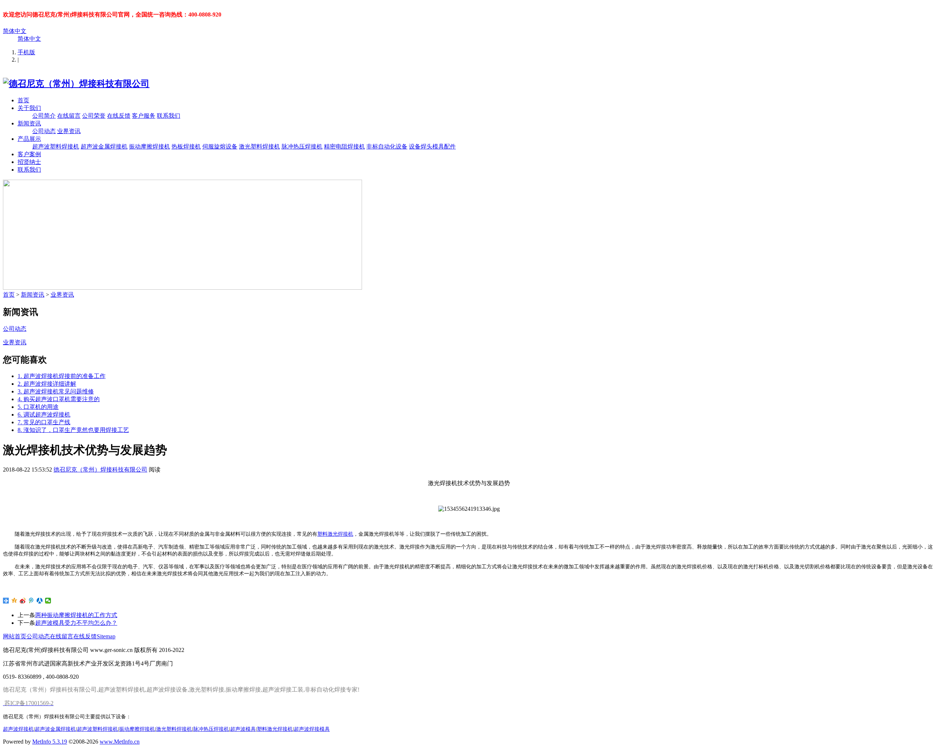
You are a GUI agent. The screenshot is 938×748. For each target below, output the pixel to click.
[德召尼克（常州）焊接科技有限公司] (76, 83)
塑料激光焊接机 (335, 534)
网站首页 (14, 636)
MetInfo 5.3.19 (49, 741)
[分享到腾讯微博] (31, 601)
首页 (23, 100)
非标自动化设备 (386, 146)
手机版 (26, 52)
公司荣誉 (94, 116)
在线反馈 (118, 116)
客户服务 (143, 116)
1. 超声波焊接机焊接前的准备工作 (62, 376)
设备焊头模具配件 (432, 146)
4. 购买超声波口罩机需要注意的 (59, 399)
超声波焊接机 (18, 729)
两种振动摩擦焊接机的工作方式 (76, 615)
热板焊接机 (186, 146)
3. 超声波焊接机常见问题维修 (56, 391)
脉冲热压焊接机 (301, 146)
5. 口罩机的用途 (38, 407)
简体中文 (14, 31)
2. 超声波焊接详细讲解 (47, 384)
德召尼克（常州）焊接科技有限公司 (100, 469)
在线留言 (69, 116)
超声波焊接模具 (312, 729)
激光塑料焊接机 (259, 146)
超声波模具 (243, 729)
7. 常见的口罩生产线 (44, 422)
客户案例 (29, 154)
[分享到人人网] (40, 601)
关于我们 (29, 108)
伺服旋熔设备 (219, 146)
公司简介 (44, 116)
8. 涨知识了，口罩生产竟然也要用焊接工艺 (73, 430)
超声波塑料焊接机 (55, 146)
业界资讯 (69, 131)
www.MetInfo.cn (120, 741)
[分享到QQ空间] (14, 601)
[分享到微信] (48, 601)
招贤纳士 (29, 162)
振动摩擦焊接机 (149, 146)
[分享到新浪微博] (23, 601)
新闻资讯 (29, 123)
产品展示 (29, 139)
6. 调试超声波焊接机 (44, 414)
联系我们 (168, 116)
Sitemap (106, 636)
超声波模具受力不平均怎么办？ (76, 623)
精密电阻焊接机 (344, 146)
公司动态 (44, 131)
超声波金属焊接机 (104, 146)
